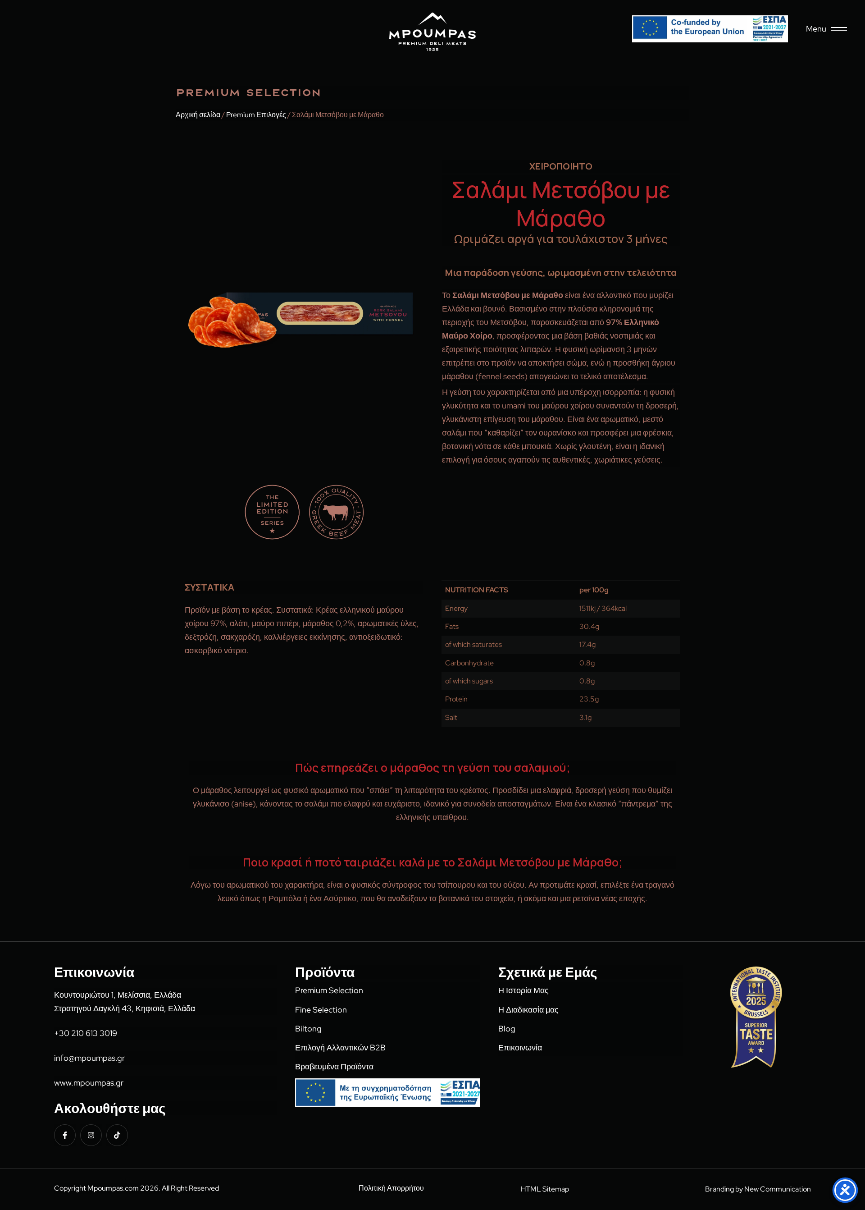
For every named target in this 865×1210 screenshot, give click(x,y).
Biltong (308, 1028)
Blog (506, 1028)
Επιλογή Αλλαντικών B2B (340, 1047)
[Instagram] (91, 1135)
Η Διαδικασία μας (528, 1009)
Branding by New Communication (758, 1189)
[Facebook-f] (65, 1135)
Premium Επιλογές (256, 114)
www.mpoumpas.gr (88, 1082)
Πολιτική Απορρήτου (391, 1188)
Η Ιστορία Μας (523, 990)
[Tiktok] (117, 1135)
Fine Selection (321, 1009)
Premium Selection (329, 990)
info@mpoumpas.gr (89, 1058)
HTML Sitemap (545, 1189)
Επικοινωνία (520, 1047)
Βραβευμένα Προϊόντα (334, 1066)
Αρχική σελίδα (198, 114)
